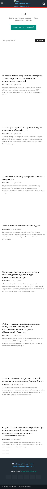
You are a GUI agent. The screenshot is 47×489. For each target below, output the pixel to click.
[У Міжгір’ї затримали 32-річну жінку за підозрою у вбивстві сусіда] (23, 111)
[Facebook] (8, 477)
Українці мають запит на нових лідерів (21, 225)
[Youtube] (38, 477)
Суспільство (7, 384)
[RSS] (20, 477)
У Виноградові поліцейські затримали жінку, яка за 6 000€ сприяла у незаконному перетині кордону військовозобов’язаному (21, 328)
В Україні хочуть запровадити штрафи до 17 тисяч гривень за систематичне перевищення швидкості (22, 78)
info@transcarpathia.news (28, 471)
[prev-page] (3, 452)
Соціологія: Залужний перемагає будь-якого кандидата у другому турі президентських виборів (21, 275)
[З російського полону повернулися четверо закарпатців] (23, 160)
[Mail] (14, 477)
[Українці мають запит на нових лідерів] (23, 210)
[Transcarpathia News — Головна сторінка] (23, 3)
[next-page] (7, 452)
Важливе (6, 84)
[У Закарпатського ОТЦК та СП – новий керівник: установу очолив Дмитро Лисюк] (23, 362)
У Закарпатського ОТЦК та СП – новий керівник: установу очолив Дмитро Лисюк (23, 379)
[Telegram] (26, 477)
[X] (32, 477)
